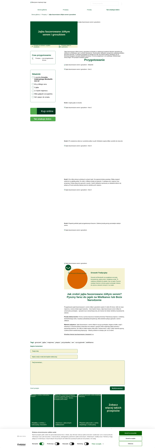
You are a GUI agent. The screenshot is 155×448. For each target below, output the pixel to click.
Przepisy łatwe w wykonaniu (66, 46)
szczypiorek (80, 342)
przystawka (66, 342)
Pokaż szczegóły (96, 444)
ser (73, 342)
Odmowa (130, 443)
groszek (38, 342)
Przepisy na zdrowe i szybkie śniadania (41, 46)
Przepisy (65, 10)
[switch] (57, 444)
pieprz (57, 342)
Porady (89, 10)
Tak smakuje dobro (42, 119)
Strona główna (42, 10)
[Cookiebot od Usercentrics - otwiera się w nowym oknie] (21, 445)
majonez (50, 342)
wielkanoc (90, 342)
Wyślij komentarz (117, 388)
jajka (44, 342)
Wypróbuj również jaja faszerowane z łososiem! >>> (79, 334)
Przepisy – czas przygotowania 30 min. (44, 59)
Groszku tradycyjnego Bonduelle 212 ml (43, 79)
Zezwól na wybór (130, 438)
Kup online (47, 111)
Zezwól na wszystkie (130, 433)
